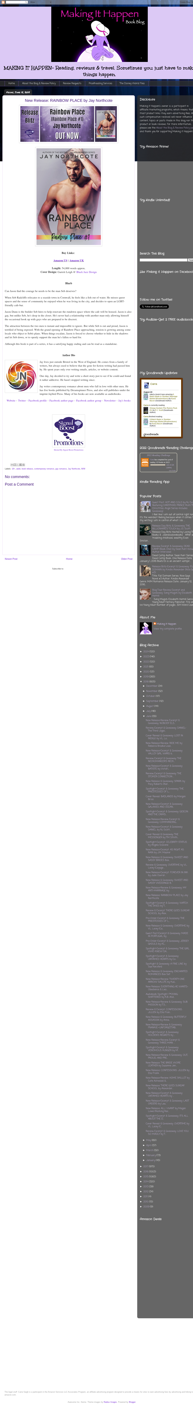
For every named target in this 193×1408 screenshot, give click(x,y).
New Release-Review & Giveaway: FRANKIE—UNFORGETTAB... (164, 1026)
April (149, 1145)
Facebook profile (37, 400)
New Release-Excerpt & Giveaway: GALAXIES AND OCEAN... (164, 805)
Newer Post (11, 559)
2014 (146, 1182)
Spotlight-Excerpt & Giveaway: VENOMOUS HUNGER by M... (162, 1049)
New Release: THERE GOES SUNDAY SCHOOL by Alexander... (165, 1087)
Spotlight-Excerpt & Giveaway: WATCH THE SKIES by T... (167, 904)
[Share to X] (17, 464)
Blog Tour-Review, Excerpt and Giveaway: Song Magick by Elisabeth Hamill (172, 593)
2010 (146, 1202)
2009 (146, 1207)
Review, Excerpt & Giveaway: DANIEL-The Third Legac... (166, 729)
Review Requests (72, 83)
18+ (13, 469)
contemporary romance (44, 469)
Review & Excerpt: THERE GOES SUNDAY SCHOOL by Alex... (168, 912)
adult (18, 469)
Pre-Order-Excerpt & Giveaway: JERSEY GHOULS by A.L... (167, 942)
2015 (146, 1177)
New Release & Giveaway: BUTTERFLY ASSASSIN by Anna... (166, 1018)
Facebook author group (88, 400)
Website (11, 400)
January (151, 1160)
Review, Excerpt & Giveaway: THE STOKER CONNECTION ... (163, 775)
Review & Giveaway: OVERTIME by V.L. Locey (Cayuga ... (166, 866)
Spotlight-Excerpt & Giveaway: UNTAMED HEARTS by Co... (162, 957)
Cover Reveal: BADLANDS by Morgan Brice (166, 798)
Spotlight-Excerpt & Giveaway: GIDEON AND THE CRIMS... (167, 813)
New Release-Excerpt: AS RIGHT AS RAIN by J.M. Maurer (165, 851)
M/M (83, 469)
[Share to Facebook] (20, 464)
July (148, 711)
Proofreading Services (100, 83)
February (151, 1155)
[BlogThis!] (14, 464)
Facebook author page (61, 400)
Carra (152, 459)
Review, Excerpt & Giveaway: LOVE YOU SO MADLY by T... (167, 1132)
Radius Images (110, 1402)
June (149, 716)
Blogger (132, 1402)
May (149, 1140)
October (151, 696)
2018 (146, 682)
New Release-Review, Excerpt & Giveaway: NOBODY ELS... (163, 722)
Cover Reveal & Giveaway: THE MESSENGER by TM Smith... (162, 836)
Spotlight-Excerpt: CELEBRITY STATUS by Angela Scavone (166, 843)
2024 (146, 652)
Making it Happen (166, 624)
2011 (146, 1197)
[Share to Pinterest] (23, 464)
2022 (146, 662)
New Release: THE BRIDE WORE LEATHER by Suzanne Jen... (163, 1064)
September (152, 701)
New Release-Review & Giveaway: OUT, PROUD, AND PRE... (167, 1056)
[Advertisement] (181, 1261)
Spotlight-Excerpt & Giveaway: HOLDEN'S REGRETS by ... (162, 1034)
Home (11, 83)
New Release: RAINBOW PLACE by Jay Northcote (167, 897)
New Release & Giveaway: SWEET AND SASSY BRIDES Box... (167, 859)
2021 (146, 667)
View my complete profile (168, 629)
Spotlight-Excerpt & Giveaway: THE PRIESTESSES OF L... (165, 790)
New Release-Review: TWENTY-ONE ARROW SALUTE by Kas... (165, 980)
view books (172, 470)
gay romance (61, 469)
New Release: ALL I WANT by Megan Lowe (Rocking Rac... (166, 1110)
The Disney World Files (132, 83)
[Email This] (12, 464)
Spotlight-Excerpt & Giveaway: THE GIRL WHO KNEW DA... (167, 950)
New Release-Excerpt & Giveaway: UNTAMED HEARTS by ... (164, 1094)
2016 (146, 1172)
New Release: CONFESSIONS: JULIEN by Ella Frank (167, 1072)
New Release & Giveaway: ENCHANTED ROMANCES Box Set (167, 973)
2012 (146, 1192)
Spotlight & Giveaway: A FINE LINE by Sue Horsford (166, 965)
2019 (146, 677)
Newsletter (110, 400)
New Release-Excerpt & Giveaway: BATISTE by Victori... (164, 767)
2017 (146, 1166)
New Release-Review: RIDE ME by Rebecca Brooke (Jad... (164, 744)
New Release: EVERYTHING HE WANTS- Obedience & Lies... (167, 988)
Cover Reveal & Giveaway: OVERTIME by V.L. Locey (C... (167, 1125)
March (150, 1150)
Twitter (22, 400)
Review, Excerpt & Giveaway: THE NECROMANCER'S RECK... (163, 760)
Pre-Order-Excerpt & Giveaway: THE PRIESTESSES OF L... (165, 920)
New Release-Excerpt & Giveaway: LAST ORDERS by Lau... (167, 1102)
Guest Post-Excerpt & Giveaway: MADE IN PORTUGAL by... (167, 935)
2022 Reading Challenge (158, 455)
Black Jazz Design (86, 272)
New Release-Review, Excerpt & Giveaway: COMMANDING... (163, 821)
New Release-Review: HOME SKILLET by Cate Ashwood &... (168, 1079)
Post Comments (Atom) (74, 569)
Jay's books (124, 400)
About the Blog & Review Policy (39, 83)
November (152, 691)
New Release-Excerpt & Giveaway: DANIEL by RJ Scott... (164, 828)
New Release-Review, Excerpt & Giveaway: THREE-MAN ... (163, 1041)
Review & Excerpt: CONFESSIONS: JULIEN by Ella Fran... (164, 1011)
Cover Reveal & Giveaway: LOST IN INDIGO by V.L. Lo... (164, 737)
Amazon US (60, 260)
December (152, 686)
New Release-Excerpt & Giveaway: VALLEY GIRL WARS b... (164, 752)
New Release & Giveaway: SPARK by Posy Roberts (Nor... (165, 783)
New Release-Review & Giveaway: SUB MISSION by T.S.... (167, 1003)
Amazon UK (76, 260)
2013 (146, 1187)
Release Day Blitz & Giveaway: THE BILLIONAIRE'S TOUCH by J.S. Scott (171, 527)
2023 (146, 657)
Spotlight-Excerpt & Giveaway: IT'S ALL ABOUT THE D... (167, 1117)
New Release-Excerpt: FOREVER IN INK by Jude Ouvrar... (167, 874)
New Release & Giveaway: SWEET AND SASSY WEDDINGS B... (167, 881)
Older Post (126, 559)
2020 (146, 672)
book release (27, 469)
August (150, 706)
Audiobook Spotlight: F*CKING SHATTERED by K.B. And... (162, 995)
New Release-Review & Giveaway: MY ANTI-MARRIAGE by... (166, 889)
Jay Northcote (74, 469)
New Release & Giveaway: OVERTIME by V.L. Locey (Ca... (167, 927)
